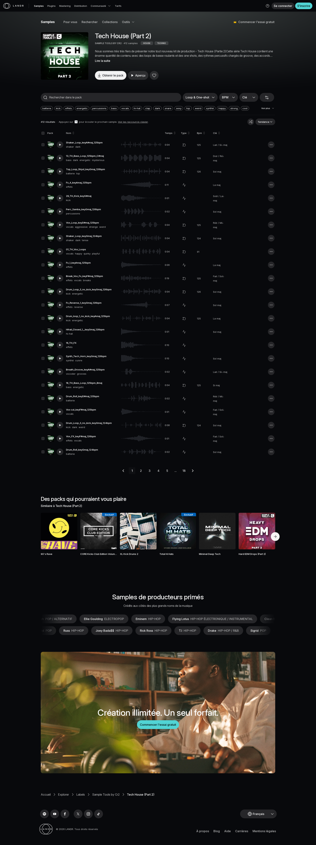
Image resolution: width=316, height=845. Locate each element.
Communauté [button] (98, 5)
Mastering (65, 5)
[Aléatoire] (250, 122)
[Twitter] (78, 814)
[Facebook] (65, 814)
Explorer (63, 794)
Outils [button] (126, 22)
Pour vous (70, 22)
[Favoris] (154, 75)
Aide (227, 831)
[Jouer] (64, 56)
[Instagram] (88, 814)
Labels (80, 794)
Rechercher (90, 22)
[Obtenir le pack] (69, 531)
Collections (110, 22)
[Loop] (184, 145)
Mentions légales (264, 831)
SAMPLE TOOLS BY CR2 (108, 43)
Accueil (46, 794)
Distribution (80, 5)
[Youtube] (54, 814)
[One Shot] (184, 185)
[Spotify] (44, 814)
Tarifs (118, 5)
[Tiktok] (98, 814)
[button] (267, 6)
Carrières (241, 831)
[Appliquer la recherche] (45, 97)
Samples (39, 5)
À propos (202, 831)
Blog (216, 831)
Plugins (51, 5)
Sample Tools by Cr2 (106, 794)
